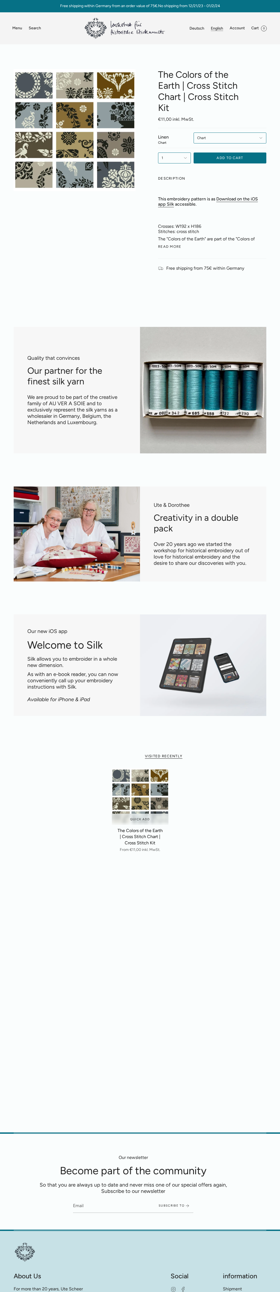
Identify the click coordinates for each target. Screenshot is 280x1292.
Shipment (232, 1288)
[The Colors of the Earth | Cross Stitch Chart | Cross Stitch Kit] (140, 796)
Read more (170, 246)
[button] (35, 28)
